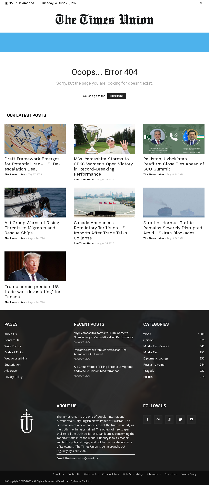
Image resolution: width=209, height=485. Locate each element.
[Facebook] (147, 419)
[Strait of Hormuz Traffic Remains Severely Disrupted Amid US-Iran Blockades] (174, 202)
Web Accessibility (15, 358)
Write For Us (12, 346)
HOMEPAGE (116, 96)
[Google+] (158, 419)
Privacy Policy (13, 377)
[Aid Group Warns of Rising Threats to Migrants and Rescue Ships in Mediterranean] (35, 202)
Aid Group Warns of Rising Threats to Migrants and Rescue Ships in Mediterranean (103, 369)
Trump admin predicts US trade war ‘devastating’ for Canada (32, 291)
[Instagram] (169, 419)
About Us (10, 334)
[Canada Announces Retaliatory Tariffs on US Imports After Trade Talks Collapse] (104, 202)
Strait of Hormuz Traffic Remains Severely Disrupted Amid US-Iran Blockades (172, 227)
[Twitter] (180, 419)
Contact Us (11, 340)
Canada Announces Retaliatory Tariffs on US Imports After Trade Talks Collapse (100, 230)
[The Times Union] (104, 19)
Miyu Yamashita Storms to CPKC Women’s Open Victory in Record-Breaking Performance (103, 166)
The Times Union (14, 174)
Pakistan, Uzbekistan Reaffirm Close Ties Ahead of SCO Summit (173, 163)
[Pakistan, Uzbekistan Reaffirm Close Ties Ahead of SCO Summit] (174, 139)
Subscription (12, 364)
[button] (201, 2)
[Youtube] (191, 419)
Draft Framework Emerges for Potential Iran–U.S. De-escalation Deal (32, 163)
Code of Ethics (14, 352)
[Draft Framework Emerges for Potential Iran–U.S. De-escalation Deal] (35, 139)
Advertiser (11, 370)
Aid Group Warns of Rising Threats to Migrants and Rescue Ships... (31, 227)
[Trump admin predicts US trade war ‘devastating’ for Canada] (35, 266)
